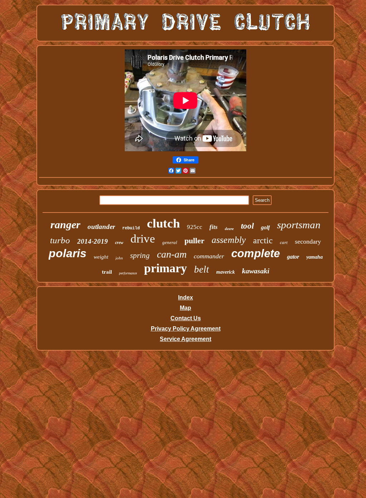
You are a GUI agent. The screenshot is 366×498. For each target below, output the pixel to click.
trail (107, 272)
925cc (194, 227)
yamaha (314, 257)
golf (265, 227)
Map (185, 308)
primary (165, 268)
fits (213, 227)
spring (140, 255)
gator (293, 257)
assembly (229, 240)
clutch (163, 223)
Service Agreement (185, 339)
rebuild (131, 228)
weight (101, 257)
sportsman (299, 224)
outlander (101, 226)
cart (284, 242)
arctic (263, 240)
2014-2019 (92, 241)
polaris (67, 253)
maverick (225, 272)
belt (201, 269)
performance (128, 273)
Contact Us (185, 318)
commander (209, 256)
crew (119, 242)
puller (194, 240)
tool (247, 225)
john (119, 258)
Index (185, 297)
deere (229, 228)
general (169, 242)
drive (142, 238)
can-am (172, 254)
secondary (308, 241)
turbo (60, 240)
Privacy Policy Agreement (186, 329)
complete (255, 253)
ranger (65, 224)
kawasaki (255, 271)
